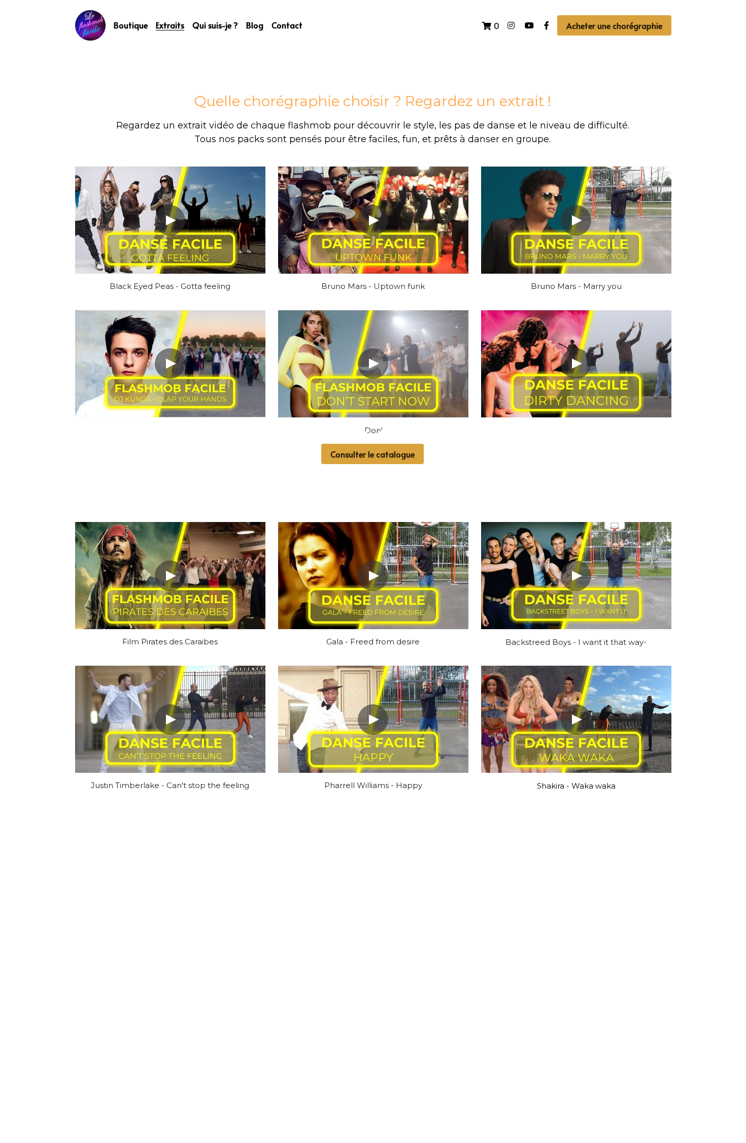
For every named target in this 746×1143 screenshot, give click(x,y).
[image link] (90, 24)
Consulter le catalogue (372, 454)
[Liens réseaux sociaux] (511, 25)
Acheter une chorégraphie (614, 25)
